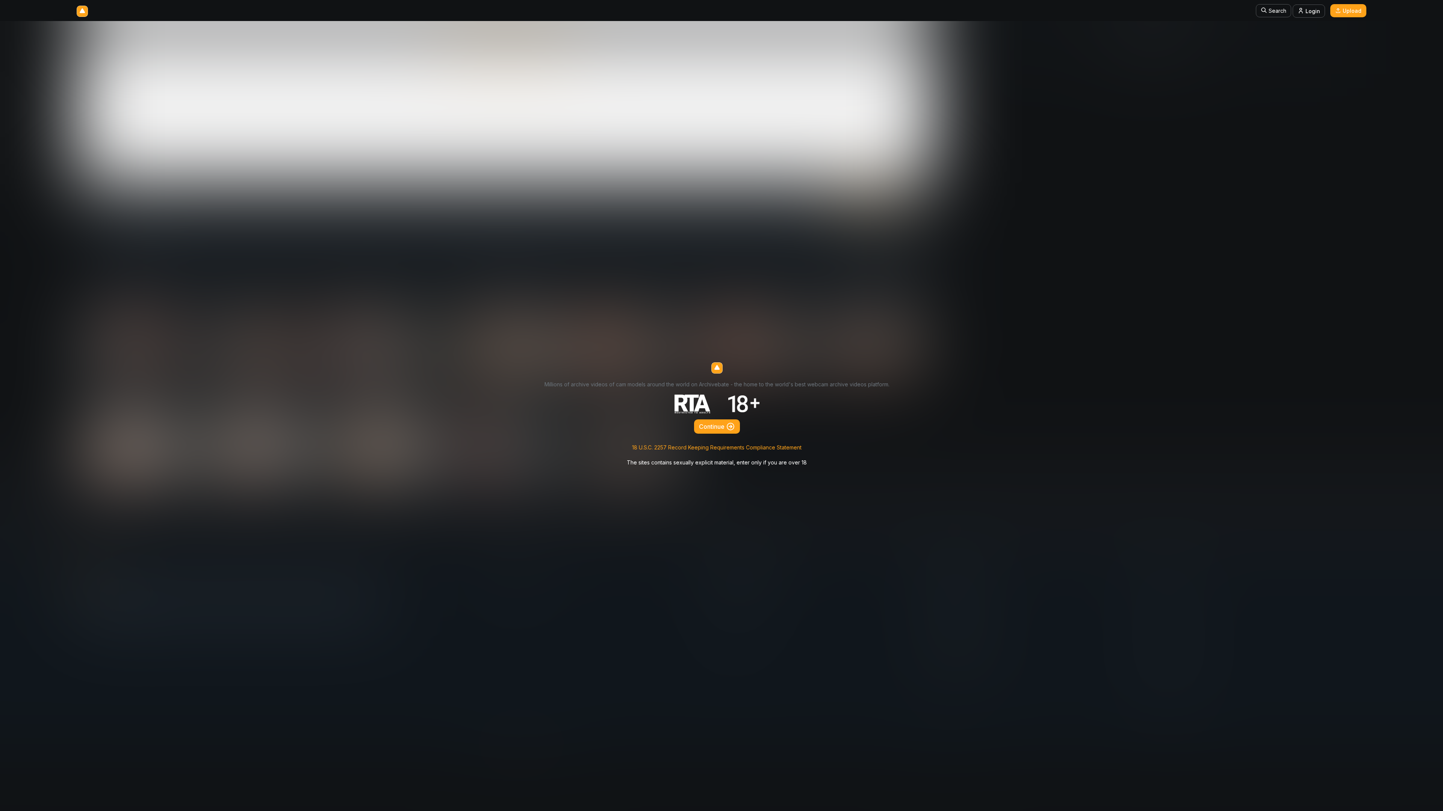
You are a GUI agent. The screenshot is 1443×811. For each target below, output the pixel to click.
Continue (712, 426)
